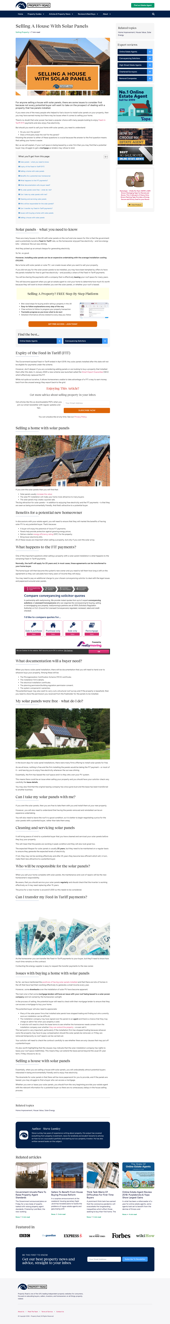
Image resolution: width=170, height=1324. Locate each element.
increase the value (44, 494)
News (18, 1217)
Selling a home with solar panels (32, 171)
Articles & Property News (59, 14)
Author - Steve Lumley (46, 1128)
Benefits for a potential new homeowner (35, 176)
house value (38, 1110)
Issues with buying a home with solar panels (36, 213)
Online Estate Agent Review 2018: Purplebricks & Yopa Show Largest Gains (137, 1195)
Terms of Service (47, 1311)
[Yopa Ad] (135, 121)
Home (20, 14)
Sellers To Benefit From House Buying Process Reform (67, 1193)
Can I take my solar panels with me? (33, 194)
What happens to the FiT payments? (34, 180)
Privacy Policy (80, 417)
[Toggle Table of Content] (104, 157)
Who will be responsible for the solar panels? (37, 204)
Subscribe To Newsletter (135, 1259)
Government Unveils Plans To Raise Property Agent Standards (31, 1195)
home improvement (24, 1110)
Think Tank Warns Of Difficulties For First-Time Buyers (100, 1195)
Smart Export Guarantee (92, 372)
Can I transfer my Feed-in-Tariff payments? (36, 208)
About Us (21, 1311)
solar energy (50, 1110)
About (105, 14)
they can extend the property (61, 1027)
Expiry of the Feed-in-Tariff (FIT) (32, 167)
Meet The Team (33, 1311)
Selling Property (22, 32)
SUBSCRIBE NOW (86, 410)
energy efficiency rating (43, 534)
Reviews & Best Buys (86, 14)
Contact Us (60, 1311)
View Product (136, 205)
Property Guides (34, 14)
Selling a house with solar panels (32, 218)
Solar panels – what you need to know (34, 162)
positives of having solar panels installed (59, 982)
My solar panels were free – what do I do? (36, 190)
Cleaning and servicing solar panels (33, 199)
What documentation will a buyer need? (35, 185)
